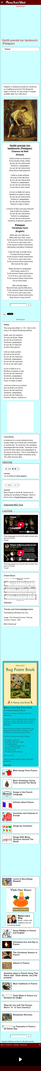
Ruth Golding (21, 476)
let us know (11, 536)
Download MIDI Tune (13, 504)
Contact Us (9, 1045)
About (2, 1045)
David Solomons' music (24, 497)
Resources (23, 1045)
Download (7, 473)
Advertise (16, 1045)
